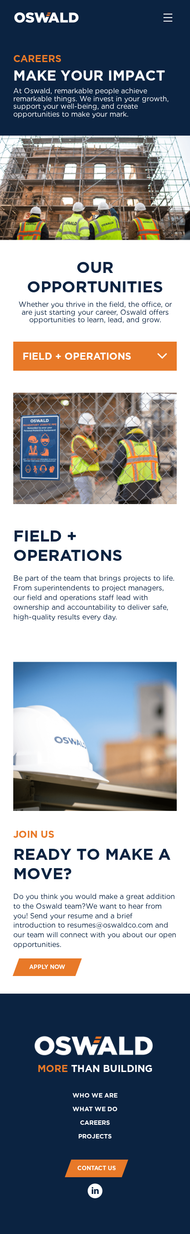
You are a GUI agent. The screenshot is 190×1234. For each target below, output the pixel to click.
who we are (95, 1095)
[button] (95, 356)
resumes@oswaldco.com (110, 925)
